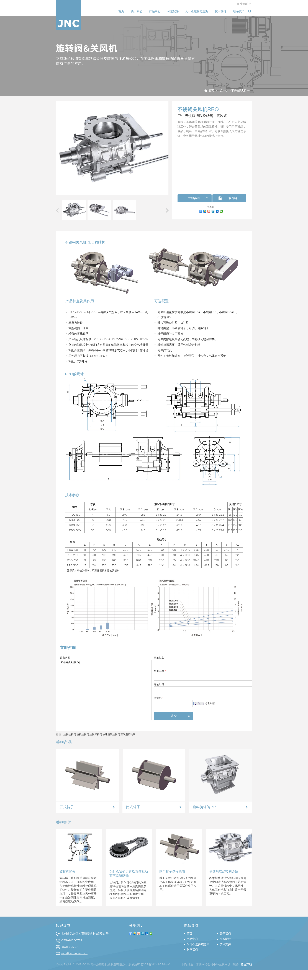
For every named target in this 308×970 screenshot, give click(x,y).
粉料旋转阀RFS (204, 807)
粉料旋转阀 (82, 734)
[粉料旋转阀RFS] (220, 801)
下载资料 (231, 198)
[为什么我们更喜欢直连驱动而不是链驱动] (129, 865)
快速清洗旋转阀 (111, 734)
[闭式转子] (153, 801)
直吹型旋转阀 (127, 734)
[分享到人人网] (217, 211)
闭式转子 (133, 807)
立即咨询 (194, 198)
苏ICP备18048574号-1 (155, 964)
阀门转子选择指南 (172, 871)
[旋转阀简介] (79, 865)
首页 (211, 91)
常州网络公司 (204, 964)
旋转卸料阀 (95, 734)
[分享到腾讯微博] (213, 211)
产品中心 (223, 91)
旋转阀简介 (68, 871)
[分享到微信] (221, 211)
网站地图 (187, 964)
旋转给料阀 (69, 734)
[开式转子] (87, 801)
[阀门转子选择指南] (179, 865)
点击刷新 (210, 703)
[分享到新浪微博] (209, 211)
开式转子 (67, 807)
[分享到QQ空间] (204, 211)
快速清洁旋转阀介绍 (223, 871)
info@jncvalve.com (74, 953)
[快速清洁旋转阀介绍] (229, 865)
